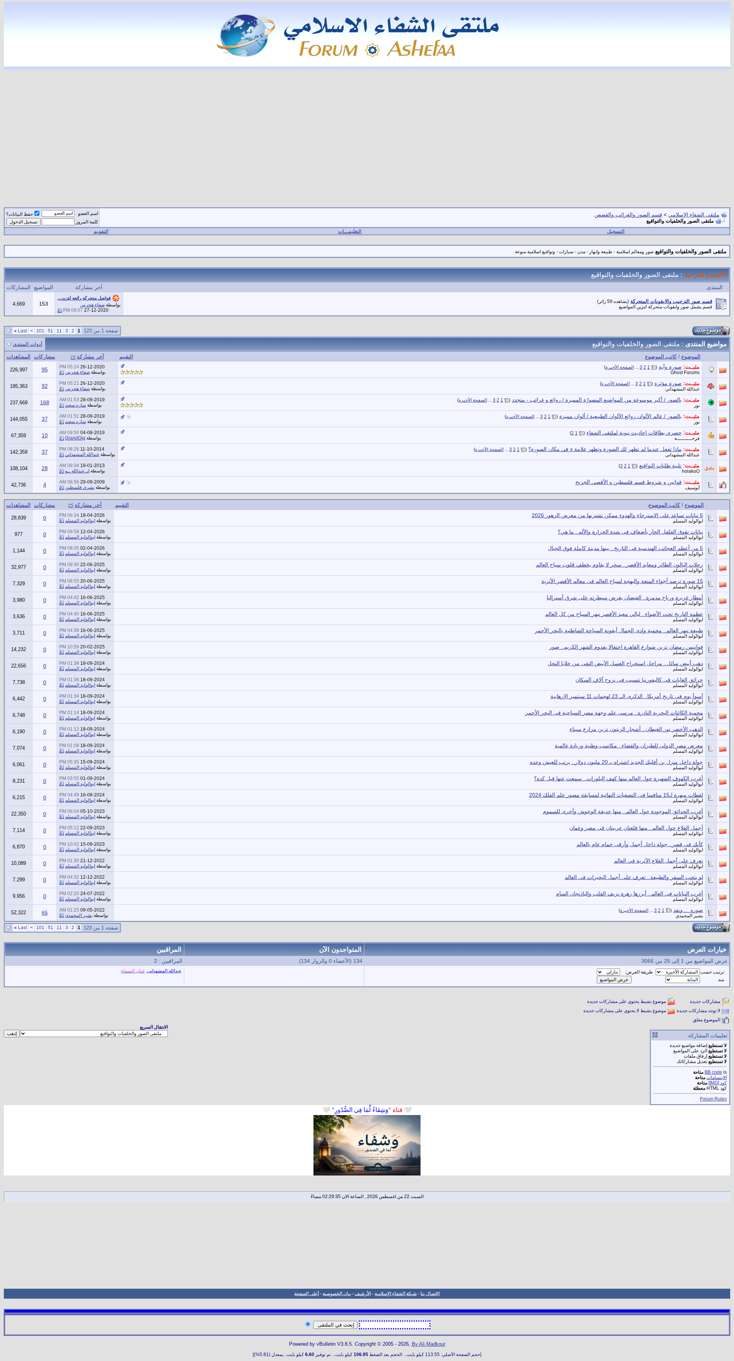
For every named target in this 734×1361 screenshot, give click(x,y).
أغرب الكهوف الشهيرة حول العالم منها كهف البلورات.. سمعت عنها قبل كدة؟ (618, 778)
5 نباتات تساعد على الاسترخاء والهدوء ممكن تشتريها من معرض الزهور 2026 (617, 515)
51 (50, 331)
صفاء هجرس (92, 305)
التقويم (101, 231)
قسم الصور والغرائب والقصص (628, 215)
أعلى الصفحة (306, 1293)
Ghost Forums (685, 372)
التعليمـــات (350, 231)
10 (45, 435)
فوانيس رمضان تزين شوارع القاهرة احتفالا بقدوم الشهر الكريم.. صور (626, 647)
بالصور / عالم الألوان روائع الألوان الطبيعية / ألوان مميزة (620, 416)
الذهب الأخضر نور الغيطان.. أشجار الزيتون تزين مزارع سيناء (636, 729)
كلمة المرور (87, 222)
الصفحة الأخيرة (620, 367)
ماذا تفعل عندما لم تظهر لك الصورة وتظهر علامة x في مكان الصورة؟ (605, 449)
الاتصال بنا (430, 1293)
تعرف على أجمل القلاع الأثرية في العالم (658, 861)
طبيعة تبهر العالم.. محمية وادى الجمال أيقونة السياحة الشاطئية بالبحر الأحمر (619, 630)
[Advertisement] (367, 133)
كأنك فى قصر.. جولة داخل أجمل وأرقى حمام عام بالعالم (639, 844)
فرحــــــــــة (687, 438)
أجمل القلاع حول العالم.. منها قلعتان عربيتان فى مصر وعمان (636, 828)
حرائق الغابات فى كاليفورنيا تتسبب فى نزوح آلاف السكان (639, 680)
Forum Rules (713, 1099)
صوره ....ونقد (688, 910)
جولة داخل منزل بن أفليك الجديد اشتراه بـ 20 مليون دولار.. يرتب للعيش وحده (616, 762)
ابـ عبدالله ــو (77, 471)
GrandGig (75, 438)
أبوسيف (692, 487)
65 (45, 913)
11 (59, 331)
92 (45, 386)
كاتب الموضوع (661, 356)
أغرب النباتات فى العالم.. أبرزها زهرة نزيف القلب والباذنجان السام (629, 894)
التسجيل (616, 231)
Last (20, 331)
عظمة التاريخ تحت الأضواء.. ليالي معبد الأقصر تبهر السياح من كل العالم (624, 614)
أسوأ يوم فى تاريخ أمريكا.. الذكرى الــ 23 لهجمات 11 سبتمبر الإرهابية (626, 696)
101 (40, 331)
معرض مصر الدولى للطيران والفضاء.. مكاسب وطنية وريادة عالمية (629, 745)
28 (45, 468)
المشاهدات (18, 356)
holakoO (691, 471)
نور (697, 405)
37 (45, 419)
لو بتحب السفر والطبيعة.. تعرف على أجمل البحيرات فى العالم (634, 877)
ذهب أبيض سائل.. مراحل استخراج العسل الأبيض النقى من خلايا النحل (625, 663)
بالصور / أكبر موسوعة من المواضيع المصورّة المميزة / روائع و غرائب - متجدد (597, 400)
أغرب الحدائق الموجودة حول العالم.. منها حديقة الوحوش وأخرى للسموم (623, 811)
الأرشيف (363, 1293)
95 (45, 369)
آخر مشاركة (90, 356)
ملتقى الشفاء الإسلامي (693, 215)
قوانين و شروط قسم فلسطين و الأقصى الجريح (628, 482)
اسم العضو (88, 213)
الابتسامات (716, 1077)
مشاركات (44, 356)
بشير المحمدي (689, 915)
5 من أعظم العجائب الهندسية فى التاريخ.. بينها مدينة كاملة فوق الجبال (625, 548)
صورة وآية (670, 367)
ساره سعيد (75, 405)
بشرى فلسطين (79, 487)
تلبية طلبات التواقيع (660, 465)
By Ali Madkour (428, 1344)
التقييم (126, 356)
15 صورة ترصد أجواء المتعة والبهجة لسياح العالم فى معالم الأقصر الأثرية (622, 581)
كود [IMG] (717, 1083)
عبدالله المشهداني (682, 389)
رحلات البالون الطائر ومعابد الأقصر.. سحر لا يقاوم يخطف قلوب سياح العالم (619, 565)
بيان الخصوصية (337, 1293)
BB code (713, 1072)
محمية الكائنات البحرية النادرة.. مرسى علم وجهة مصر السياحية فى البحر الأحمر (614, 713)
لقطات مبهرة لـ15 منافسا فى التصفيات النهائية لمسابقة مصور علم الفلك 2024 (616, 795)
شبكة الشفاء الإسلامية (396, 1293)
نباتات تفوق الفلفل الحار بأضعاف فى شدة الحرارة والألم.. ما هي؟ (630, 532)
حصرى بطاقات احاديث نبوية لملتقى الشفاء (634, 433)
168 (44, 402)
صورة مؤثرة (668, 383)
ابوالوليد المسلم (688, 521)
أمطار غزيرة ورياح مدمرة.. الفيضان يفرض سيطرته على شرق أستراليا (625, 597)
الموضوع (690, 356)
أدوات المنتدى (27, 344)
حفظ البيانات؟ (19, 214)
